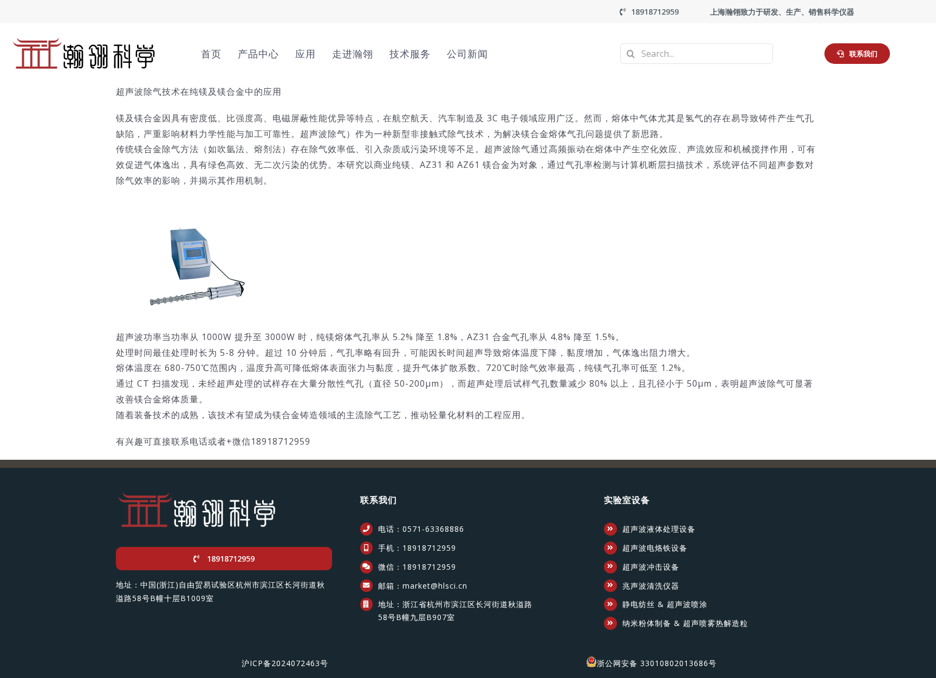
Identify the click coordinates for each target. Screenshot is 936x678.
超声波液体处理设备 (659, 529)
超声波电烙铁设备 (654, 548)
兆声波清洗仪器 (650, 586)
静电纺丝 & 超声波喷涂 (664, 604)
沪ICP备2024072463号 (285, 663)
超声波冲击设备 (650, 567)
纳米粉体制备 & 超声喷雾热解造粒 (685, 623)
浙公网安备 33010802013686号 (657, 663)
